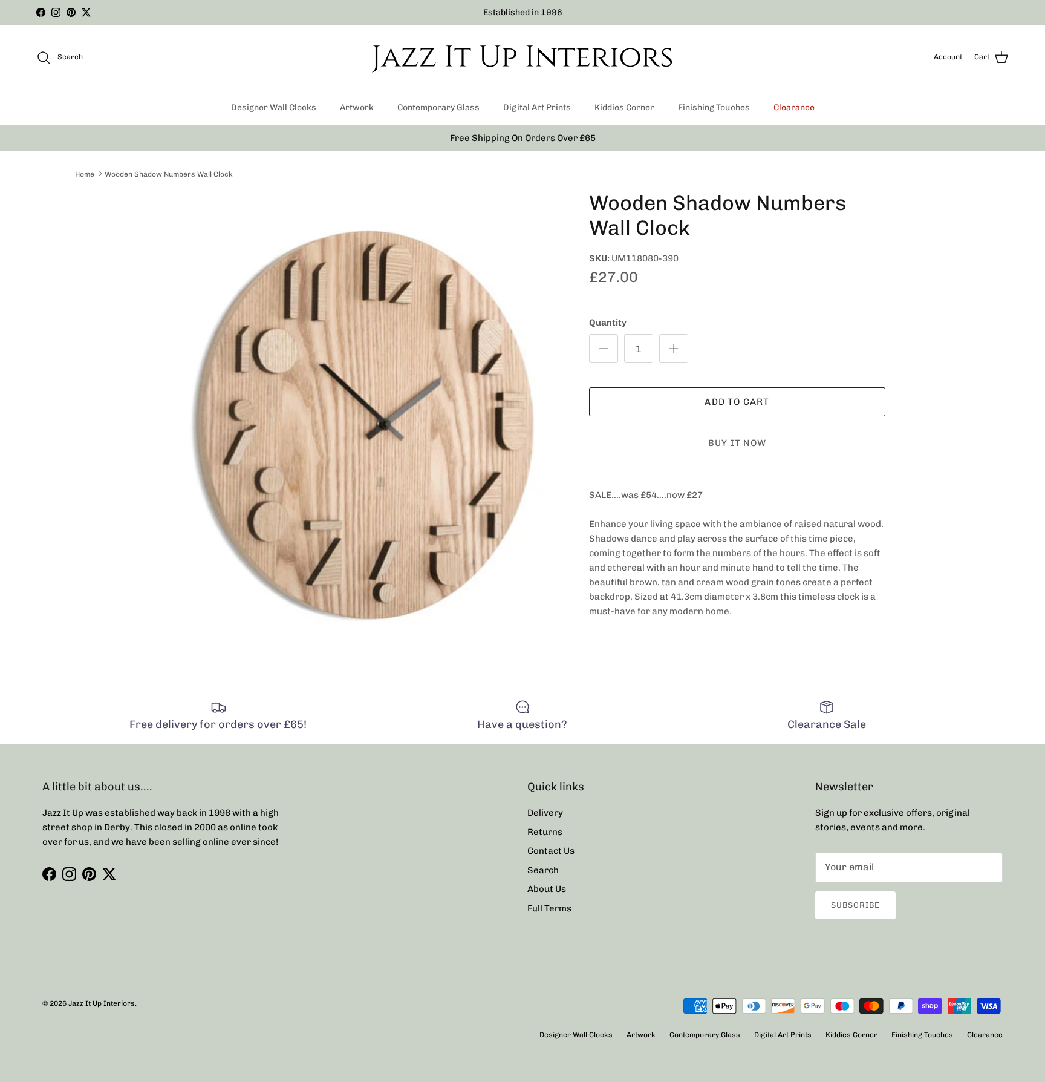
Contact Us (551, 850)
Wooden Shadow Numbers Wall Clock (169, 173)
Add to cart (737, 401)
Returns (544, 832)
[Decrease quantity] (603, 348)
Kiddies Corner (624, 107)
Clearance (794, 107)
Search (543, 870)
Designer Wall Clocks (273, 107)
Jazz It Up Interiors (101, 1003)
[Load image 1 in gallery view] (361, 417)
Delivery (545, 812)
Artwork (357, 107)
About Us (546, 889)
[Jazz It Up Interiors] (522, 57)
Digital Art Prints (537, 107)
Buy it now (737, 443)
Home (84, 173)
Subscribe (855, 905)
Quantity (608, 322)
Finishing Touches (714, 107)
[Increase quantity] (673, 348)
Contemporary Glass (438, 107)
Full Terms (549, 908)
